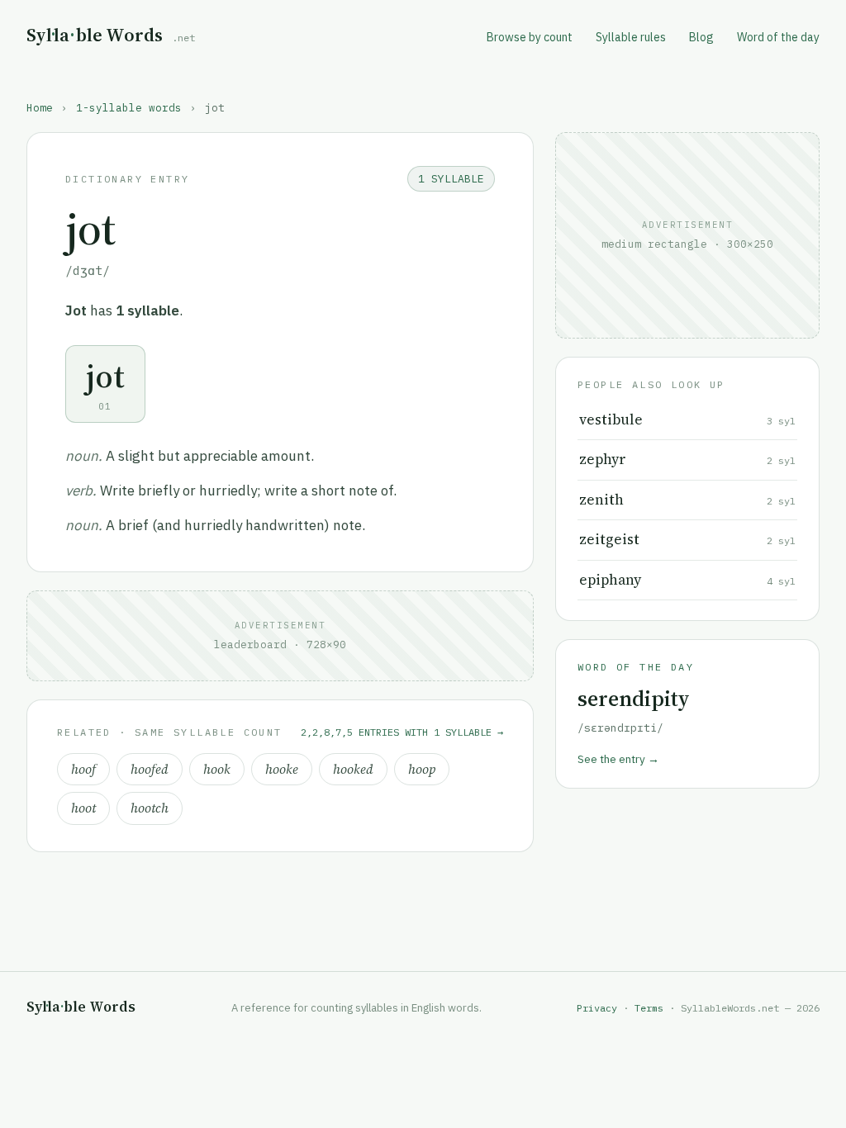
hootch (150, 808)
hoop (421, 769)
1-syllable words (129, 107)
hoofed (150, 769)
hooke (281, 769)
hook (217, 769)
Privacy (597, 1008)
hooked (353, 769)
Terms (648, 1008)
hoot (83, 808)
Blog (701, 37)
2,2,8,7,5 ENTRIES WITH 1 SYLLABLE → (402, 732)
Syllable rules (631, 37)
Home (39, 107)
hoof (83, 769)
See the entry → (618, 758)
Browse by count (530, 37)
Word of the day (778, 37)
